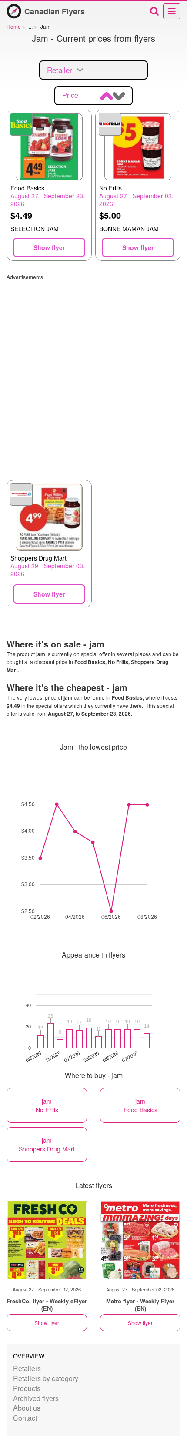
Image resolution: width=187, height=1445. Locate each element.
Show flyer (46, 1322)
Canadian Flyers (54, 11)
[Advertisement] (93, 373)
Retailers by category (45, 1378)
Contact (25, 1418)
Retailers (27, 1368)
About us (26, 1408)
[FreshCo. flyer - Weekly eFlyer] (47, 1240)
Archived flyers (36, 1398)
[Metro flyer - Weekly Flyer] (140, 1240)
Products (26, 1388)
